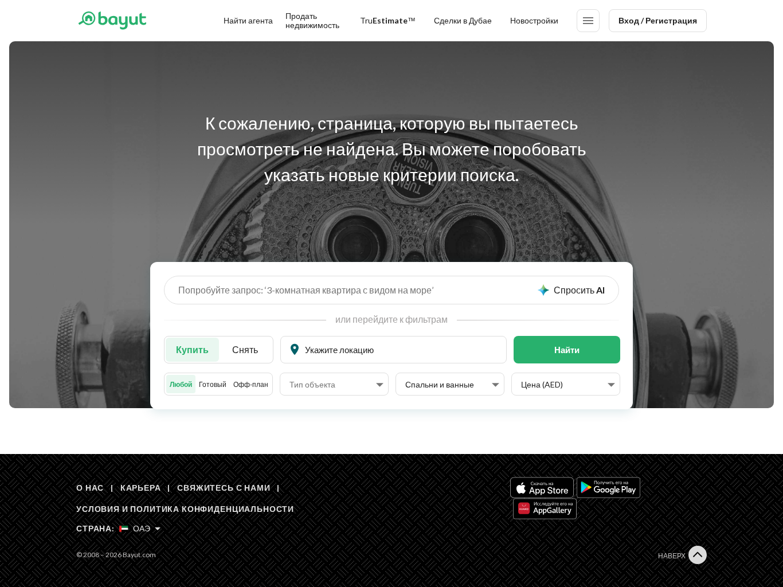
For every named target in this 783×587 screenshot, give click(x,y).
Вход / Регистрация (657, 20)
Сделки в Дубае (463, 20)
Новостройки (534, 20)
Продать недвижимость (312, 20)
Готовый (212, 384)
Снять (245, 349)
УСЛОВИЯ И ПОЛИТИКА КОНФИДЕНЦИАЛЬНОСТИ (185, 509)
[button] (336, 385)
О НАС (90, 487)
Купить (192, 349)
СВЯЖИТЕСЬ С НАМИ (223, 487)
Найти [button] (567, 350)
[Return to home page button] (112, 20)
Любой (181, 384)
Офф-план (250, 384)
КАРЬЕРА (140, 487)
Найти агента (248, 20)
